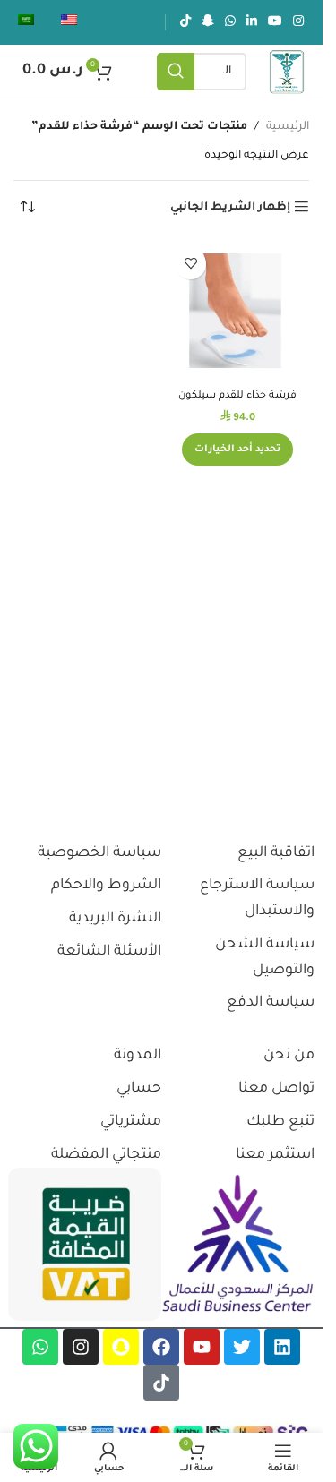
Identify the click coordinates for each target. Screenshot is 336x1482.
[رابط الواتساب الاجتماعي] (230, 22)
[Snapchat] (121, 1347)
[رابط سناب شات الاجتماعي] (208, 22)
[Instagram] (81, 1347)
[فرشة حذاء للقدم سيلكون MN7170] (237, 310)
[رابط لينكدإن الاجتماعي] (252, 22)
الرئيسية (287, 127)
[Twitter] (242, 1347)
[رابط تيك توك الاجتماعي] (185, 22)
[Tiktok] (161, 1383)
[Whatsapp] (40, 1347)
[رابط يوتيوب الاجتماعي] (275, 22)
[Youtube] (202, 1347)
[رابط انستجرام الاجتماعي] (298, 22)
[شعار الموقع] (286, 72)
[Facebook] (161, 1347)
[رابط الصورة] (237, 1244)
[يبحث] (175, 71)
